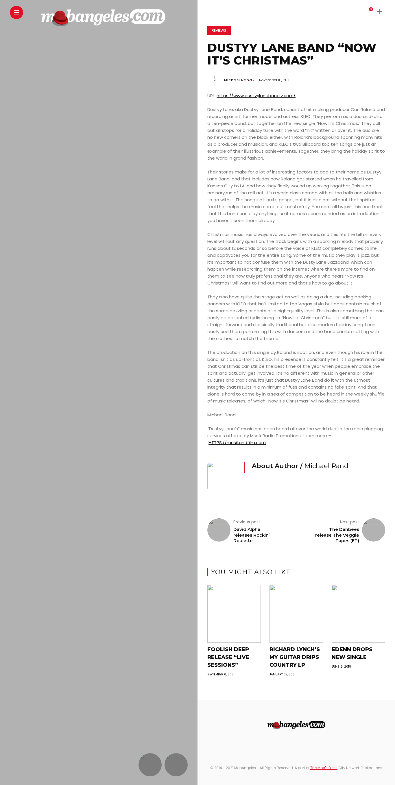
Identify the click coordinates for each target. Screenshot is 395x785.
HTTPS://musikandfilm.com (237, 442)
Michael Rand (238, 79)
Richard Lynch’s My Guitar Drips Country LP (295, 657)
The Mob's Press (323, 767)
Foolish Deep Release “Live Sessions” (228, 657)
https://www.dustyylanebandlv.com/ (256, 96)
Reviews (219, 30)
